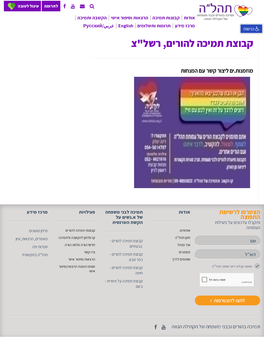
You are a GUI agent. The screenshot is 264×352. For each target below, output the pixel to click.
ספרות (43, 246)
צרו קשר (89, 252)
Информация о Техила (99, 44)
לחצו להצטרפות (229, 300)
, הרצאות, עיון (25, 238)
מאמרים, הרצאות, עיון (190, 44)
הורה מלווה (79, 244)
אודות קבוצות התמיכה (171, 27)
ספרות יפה (200, 53)
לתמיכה (64, 237)
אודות (189, 18)
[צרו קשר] (92, 6)
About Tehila (137, 35)
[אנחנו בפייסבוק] (64, 6)
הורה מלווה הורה (102, 51)
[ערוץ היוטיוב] (73, 6)
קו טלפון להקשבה (83, 237)
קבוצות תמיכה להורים (80, 230)
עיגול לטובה (28, 6)
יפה (34, 246)
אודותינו (207, 27)
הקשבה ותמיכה (92, 18)
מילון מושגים (198, 35)
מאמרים (41, 238)
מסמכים (184, 252)
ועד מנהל (183, 244)
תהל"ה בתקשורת (194, 61)
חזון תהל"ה (182, 237)
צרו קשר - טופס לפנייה (97, 59)
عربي (117, 35)
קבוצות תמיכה (166, 18)
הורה (68, 244)
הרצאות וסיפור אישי (129, 18)
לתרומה (51, 6)
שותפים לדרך (181, 259)
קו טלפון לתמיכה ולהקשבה (93, 27)
